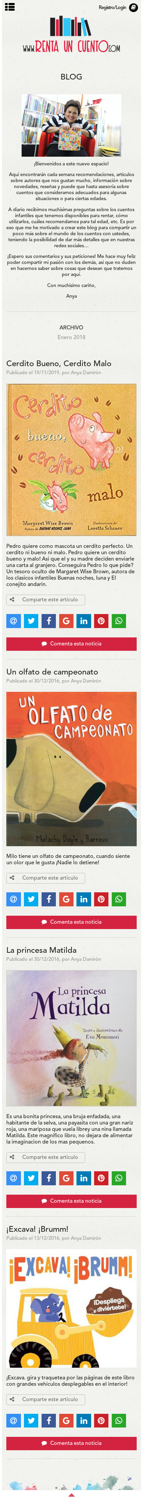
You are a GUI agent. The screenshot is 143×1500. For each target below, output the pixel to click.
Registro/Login (112, 7)
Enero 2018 (71, 337)
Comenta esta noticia (75, 644)
